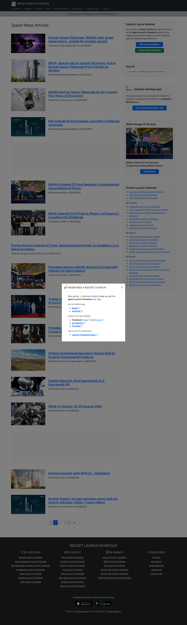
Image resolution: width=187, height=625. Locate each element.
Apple (75, 308)
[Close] (122, 287)
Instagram (77, 323)
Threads (76, 326)
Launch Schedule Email (84, 334)
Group (98, 319)
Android (76, 311)
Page (85, 319)
